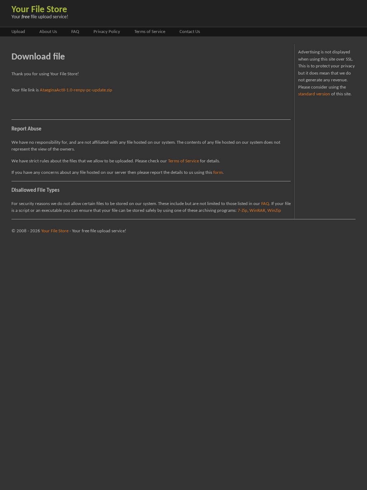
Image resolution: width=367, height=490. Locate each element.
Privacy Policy (107, 31)
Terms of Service (149, 31)
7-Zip (242, 210)
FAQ (75, 31)
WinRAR (257, 210)
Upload (18, 31)
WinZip (274, 210)
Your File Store (39, 10)
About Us (48, 31)
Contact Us (190, 31)
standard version (314, 94)
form (218, 172)
